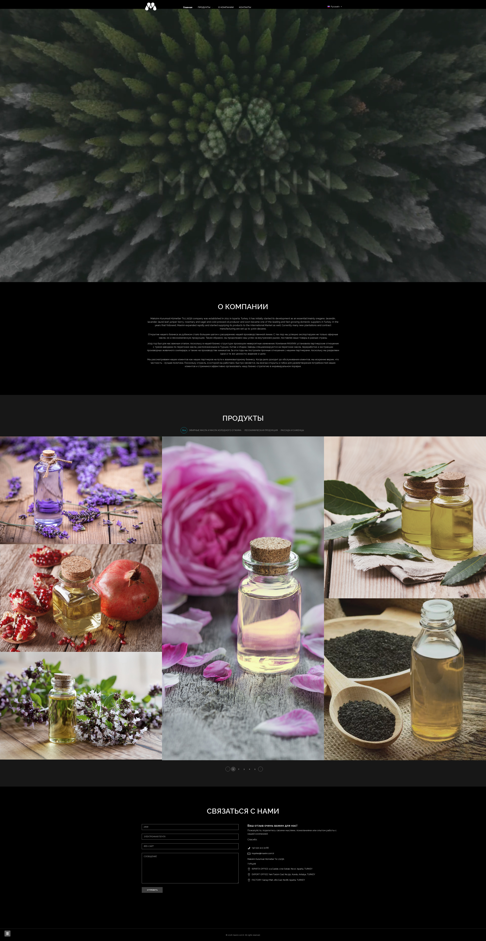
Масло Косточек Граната (81, 600)
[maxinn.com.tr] (150, 6)
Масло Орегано (81, 707)
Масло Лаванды (81, 492)
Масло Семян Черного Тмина (405, 681)
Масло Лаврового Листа (405, 519)
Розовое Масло (243, 600)
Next (260, 769)
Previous (227, 769)
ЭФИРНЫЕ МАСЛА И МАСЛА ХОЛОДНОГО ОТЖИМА (81, 495)
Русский (334, 6)
